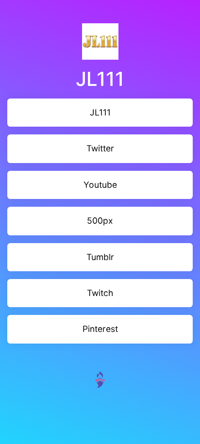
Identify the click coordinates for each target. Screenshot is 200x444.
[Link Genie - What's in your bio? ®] (100, 379)
